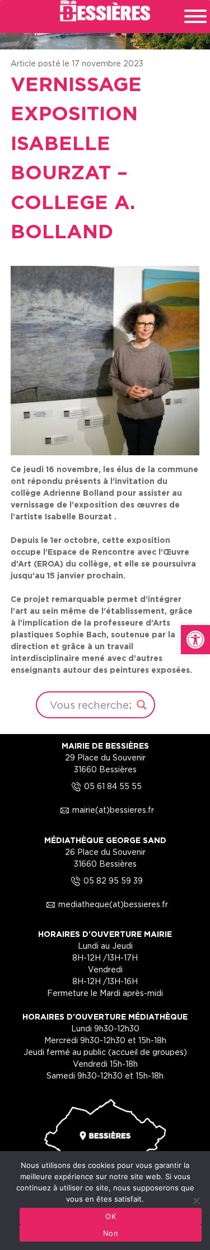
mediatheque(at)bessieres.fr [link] (105, 904)
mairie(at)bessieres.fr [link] (105, 809)
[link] (195, 639)
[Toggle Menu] (195, 16)
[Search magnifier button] (142, 705)
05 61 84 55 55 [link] (105, 786)
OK (110, 1216)
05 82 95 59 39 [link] (105, 880)
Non (110, 1233)
